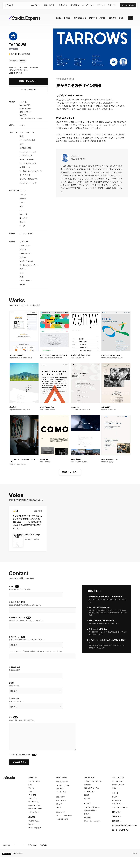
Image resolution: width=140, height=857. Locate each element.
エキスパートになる (116, 18)
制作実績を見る (80, 18)
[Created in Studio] (6, 854)
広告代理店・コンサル (91, 788)
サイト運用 (32, 795)
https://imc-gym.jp (107, 462)
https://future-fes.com (47, 409)
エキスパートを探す (63, 18)
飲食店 (86, 795)
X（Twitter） (32, 845)
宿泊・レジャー (61, 800)
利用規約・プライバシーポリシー (124, 825)
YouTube (43, 845)
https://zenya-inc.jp (77, 358)
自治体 (58, 807)
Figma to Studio (34, 805)
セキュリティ (32, 798)
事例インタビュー (34, 821)
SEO (30, 791)
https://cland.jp (45, 462)
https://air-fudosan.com (18, 464)
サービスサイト (61, 792)
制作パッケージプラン (97, 18)
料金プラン (116, 812)
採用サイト (60, 789)
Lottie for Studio (35, 809)
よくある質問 (116, 800)
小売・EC (87, 798)
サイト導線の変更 (62, 819)
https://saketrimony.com (79, 462)
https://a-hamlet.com (108, 409)
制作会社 (87, 785)
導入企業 (31, 824)
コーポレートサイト (62, 785)
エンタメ (59, 804)
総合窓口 (115, 797)
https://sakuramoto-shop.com (20, 409)
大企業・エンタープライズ (92, 781)
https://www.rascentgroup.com (112, 358)
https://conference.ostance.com (51, 358)
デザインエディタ (34, 781)
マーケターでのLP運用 (64, 816)
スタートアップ (89, 791)
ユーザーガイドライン (120, 830)
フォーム (31, 788)
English (135, 853)
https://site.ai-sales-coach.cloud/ (21, 358)
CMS (30, 785)
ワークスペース (33, 802)
